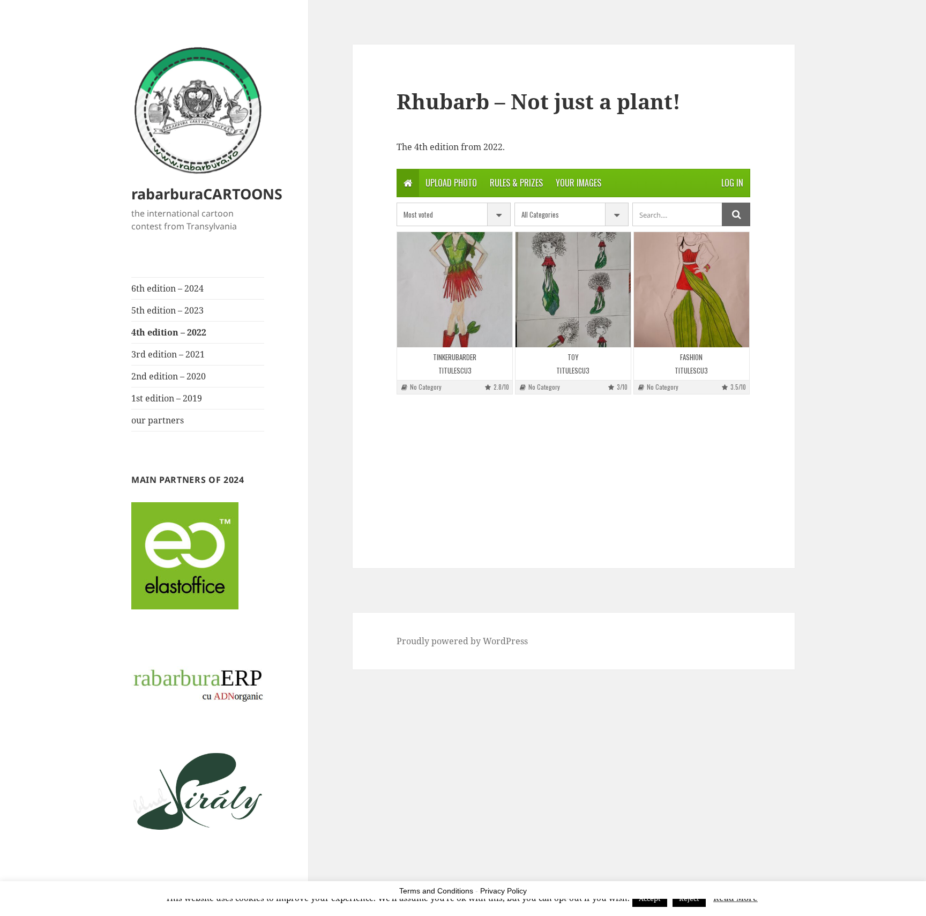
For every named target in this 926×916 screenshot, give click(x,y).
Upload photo (451, 182)
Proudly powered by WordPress (462, 641)
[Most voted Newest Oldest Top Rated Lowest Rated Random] (454, 214)
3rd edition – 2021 (168, 354)
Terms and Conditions (436, 891)
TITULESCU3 (455, 370)
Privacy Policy (503, 891)
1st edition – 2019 (166, 398)
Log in (732, 182)
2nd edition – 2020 (168, 376)
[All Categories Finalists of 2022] (571, 214)
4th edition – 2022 (168, 332)
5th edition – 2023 (167, 310)
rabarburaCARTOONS (206, 194)
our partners (157, 420)
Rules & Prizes (516, 182)
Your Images (578, 182)
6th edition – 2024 (167, 288)
